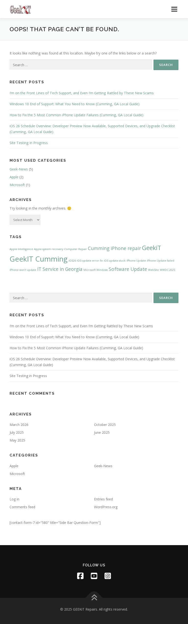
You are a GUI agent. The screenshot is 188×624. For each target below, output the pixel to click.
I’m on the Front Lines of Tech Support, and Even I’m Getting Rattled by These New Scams (82, 93)
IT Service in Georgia (59, 269)
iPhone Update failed (160, 260)
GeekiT (151, 248)
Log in (14, 499)
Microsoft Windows (95, 270)
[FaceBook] (80, 576)
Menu (174, 9)
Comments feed (22, 507)
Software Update (128, 269)
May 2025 (17, 440)
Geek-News (19, 169)
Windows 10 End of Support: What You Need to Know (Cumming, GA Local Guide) (75, 104)
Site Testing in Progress (29, 142)
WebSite (153, 270)
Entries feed (103, 499)
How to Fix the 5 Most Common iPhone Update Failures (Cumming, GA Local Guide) (76, 115)
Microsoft (17, 184)
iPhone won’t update (23, 270)
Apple (14, 177)
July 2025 (17, 432)
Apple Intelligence (21, 249)
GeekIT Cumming (39, 259)
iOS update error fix (90, 260)
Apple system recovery (48, 249)
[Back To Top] (94, 597)
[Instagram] (107, 576)
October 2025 (105, 424)
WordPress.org (106, 507)
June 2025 (102, 432)
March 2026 (19, 424)
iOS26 (72, 260)
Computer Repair (75, 249)
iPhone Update (136, 260)
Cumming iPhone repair (114, 248)
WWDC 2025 (167, 270)
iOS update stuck (115, 260)
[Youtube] (94, 576)
